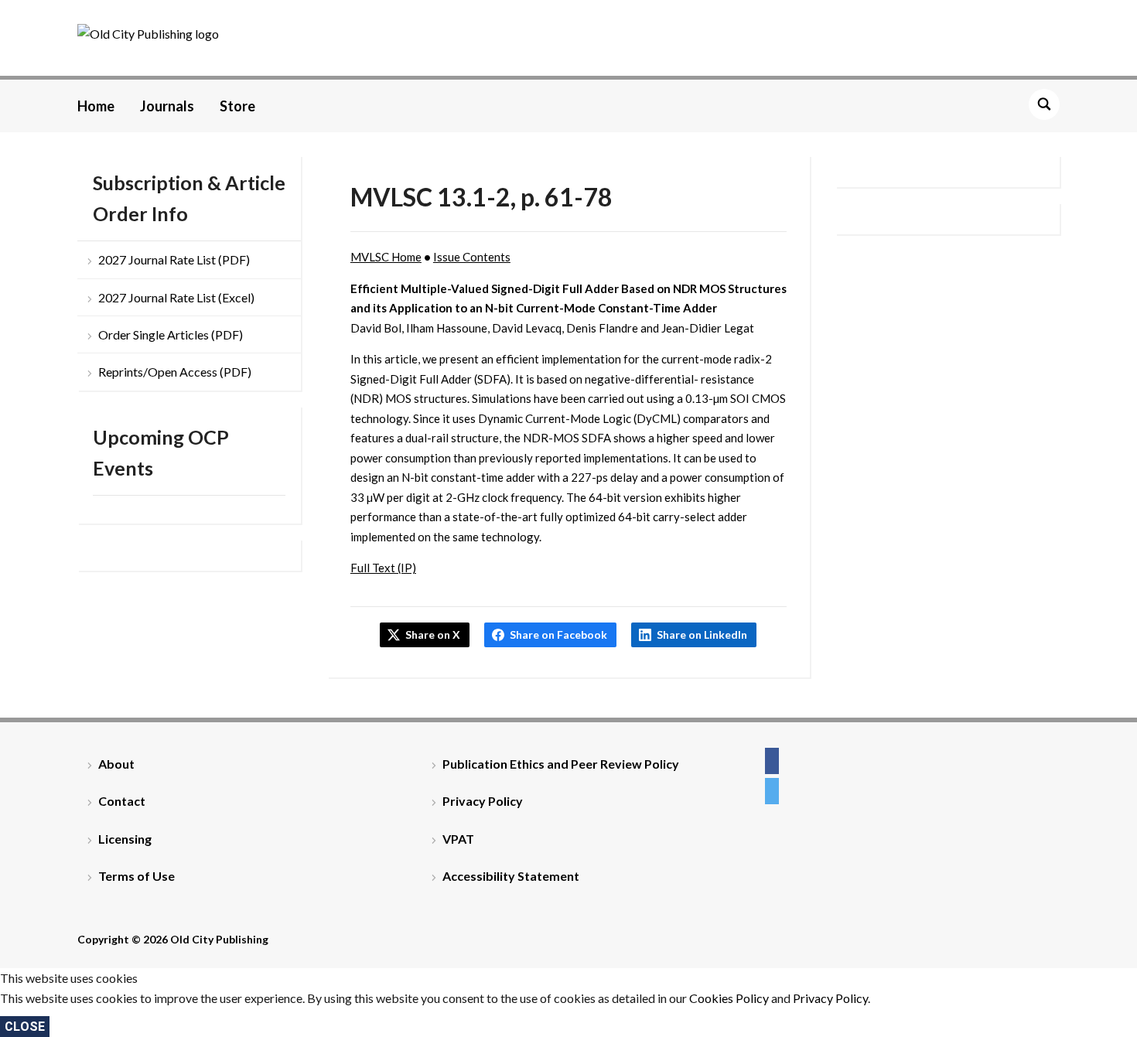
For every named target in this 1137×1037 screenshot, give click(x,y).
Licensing (125, 838)
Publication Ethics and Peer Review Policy (560, 763)
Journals (167, 105)
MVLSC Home (386, 257)
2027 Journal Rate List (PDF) (174, 259)
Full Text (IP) (383, 568)
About (116, 763)
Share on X (432, 634)
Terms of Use (136, 875)
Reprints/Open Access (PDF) (174, 371)
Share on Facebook (558, 634)
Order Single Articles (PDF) (170, 334)
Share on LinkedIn (702, 634)
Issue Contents (471, 257)
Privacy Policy (482, 800)
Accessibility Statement (510, 875)
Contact (121, 800)
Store (237, 105)
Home (95, 105)
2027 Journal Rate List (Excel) (176, 297)
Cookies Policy (729, 998)
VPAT (458, 838)
